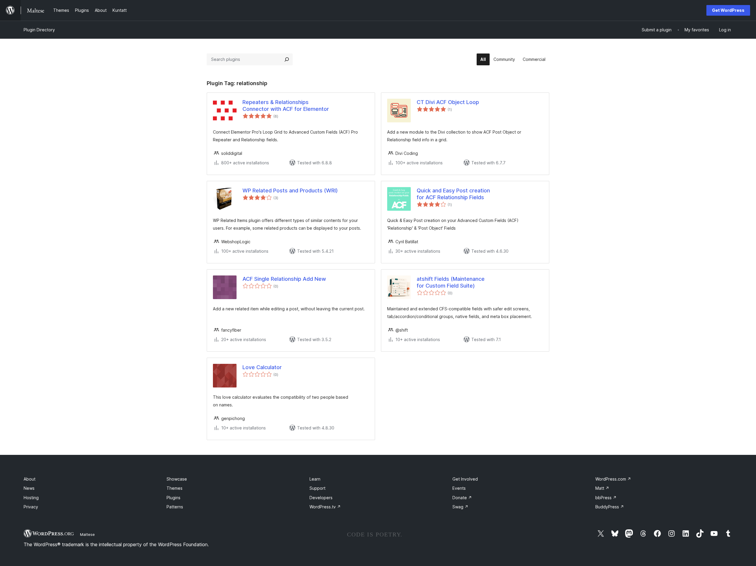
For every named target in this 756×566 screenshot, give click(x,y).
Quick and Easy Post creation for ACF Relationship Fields (453, 193)
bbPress (606, 497)
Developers (321, 497)
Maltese (87, 534)
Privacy (31, 506)
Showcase (177, 478)
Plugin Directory (39, 29)
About (29, 478)
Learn (314, 478)
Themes (175, 488)
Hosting (31, 497)
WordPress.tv (325, 506)
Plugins (173, 497)
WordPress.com (613, 478)
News (29, 488)
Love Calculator (262, 367)
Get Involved (465, 478)
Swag (460, 506)
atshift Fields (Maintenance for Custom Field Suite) (451, 282)
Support (317, 488)
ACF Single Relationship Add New (284, 279)
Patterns (175, 506)
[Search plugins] (287, 59)
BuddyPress (609, 506)
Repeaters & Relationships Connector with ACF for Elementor (285, 105)
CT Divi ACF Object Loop (448, 102)
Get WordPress (728, 10)
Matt (602, 488)
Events (459, 488)
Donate (462, 497)
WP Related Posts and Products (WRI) (290, 190)
